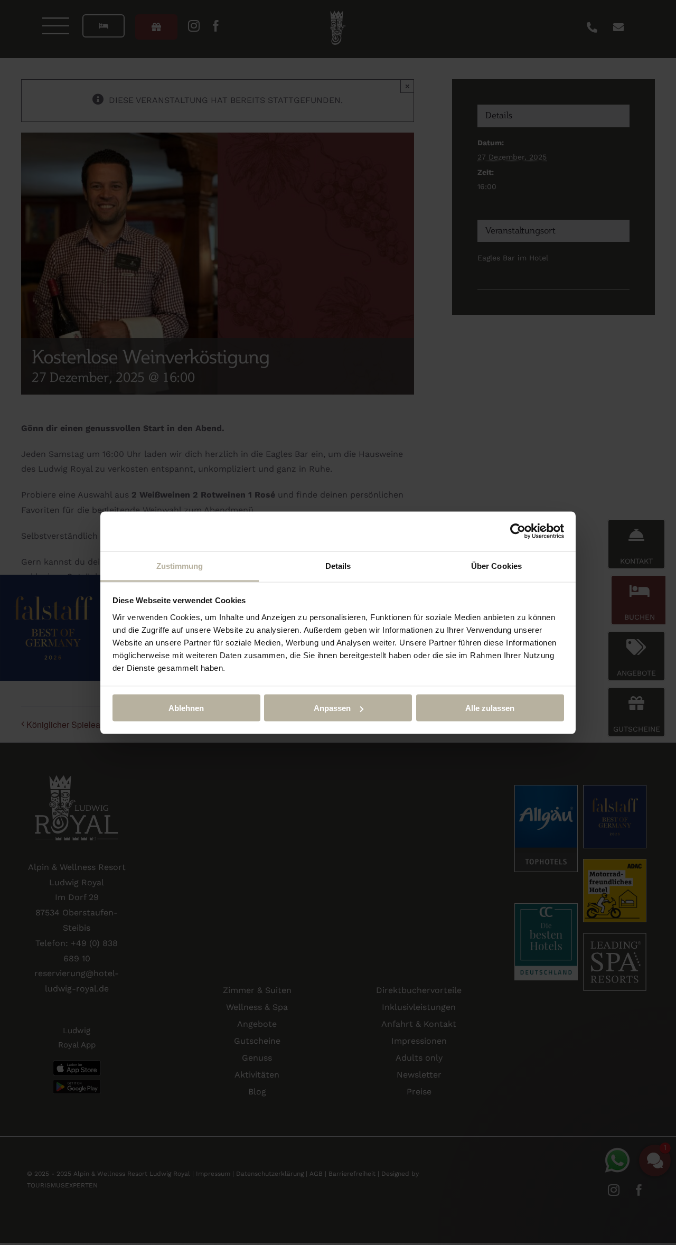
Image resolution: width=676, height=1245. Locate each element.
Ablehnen (186, 708)
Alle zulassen (489, 708)
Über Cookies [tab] (496, 565)
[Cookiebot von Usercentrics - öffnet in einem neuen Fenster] (518, 531)
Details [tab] (338, 565)
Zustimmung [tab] (179, 565)
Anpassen (332, 708)
